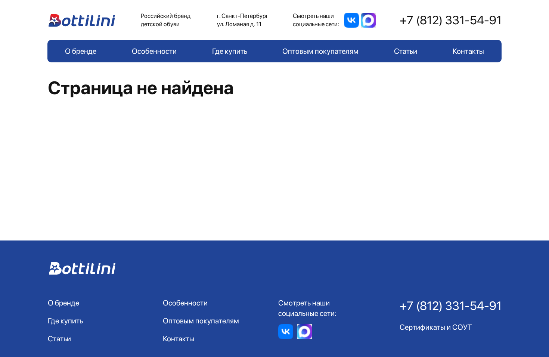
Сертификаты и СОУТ (436, 327)
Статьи (405, 51)
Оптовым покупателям (320, 51)
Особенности (154, 51)
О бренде (80, 51)
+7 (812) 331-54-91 (451, 20)
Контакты (468, 51)
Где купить (229, 51)
